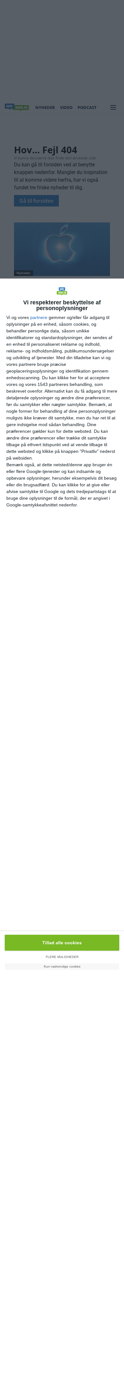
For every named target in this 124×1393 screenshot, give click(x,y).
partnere (38, 317)
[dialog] (62, 836)
